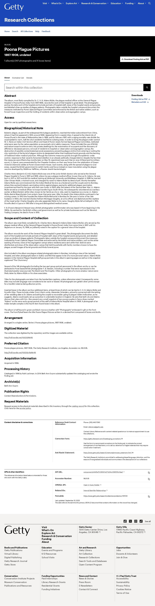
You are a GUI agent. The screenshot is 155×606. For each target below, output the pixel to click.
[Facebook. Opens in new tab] (125, 521)
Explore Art (71, 3)
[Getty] (14, 7)
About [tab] (7, 78)
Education (116, 3)
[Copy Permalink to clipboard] (149, 496)
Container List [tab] (18, 78)
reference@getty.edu (95, 427)
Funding (129, 3)
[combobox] (73, 87)
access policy (25, 408)
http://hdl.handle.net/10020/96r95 (18, 337)
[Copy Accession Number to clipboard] (149, 479)
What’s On (56, 3)
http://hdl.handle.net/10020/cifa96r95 (20, 353)
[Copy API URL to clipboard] (149, 472)
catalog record (78, 406)
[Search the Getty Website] (149, 3)
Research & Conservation (93, 3)
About (141, 3)
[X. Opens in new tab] (130, 521)
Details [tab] (29, 78)
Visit (45, 3)
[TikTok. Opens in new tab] (141, 521)
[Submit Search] (147, 87)
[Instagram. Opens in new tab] (135, 521)
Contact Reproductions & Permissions (20, 396)
